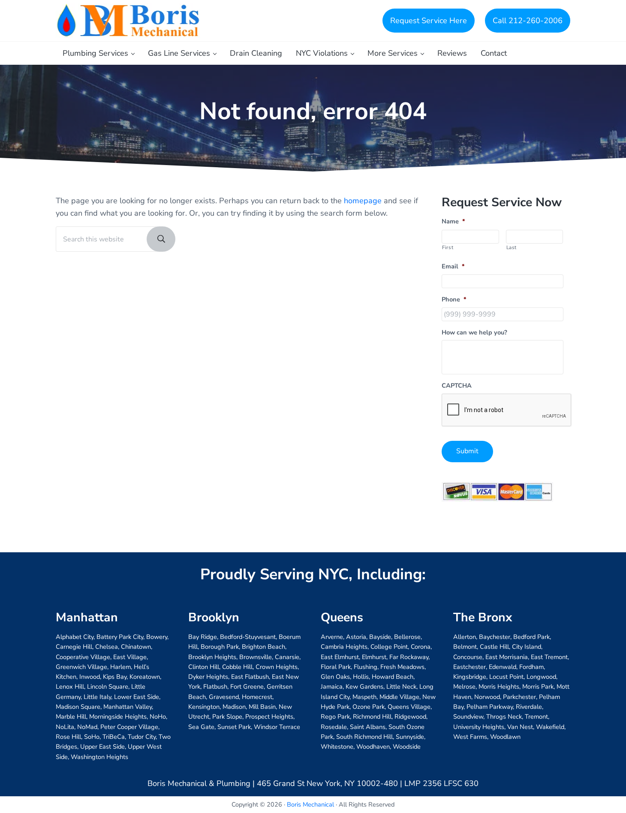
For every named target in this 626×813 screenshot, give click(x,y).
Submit (467, 451)
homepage (363, 201)
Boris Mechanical (310, 804)
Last (511, 247)
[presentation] (507, 410)
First (447, 247)
